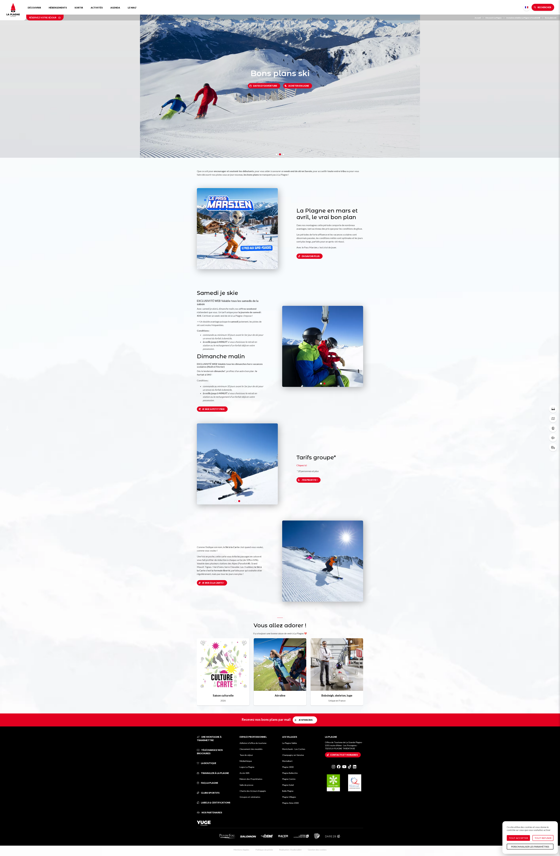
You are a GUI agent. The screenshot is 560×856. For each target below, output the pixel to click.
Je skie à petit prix (213, 409)
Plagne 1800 (288, 767)
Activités (97, 7)
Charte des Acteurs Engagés (253, 791)
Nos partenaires (211, 812)
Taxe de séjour (246, 755)
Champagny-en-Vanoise (293, 755)
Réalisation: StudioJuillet (290, 849)
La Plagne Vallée (289, 743)
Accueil (478, 18)
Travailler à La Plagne (215, 773)
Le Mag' (132, 7)
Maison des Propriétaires (251, 779)
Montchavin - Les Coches (293, 749)
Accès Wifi (244, 773)
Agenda (115, 7)
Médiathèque (246, 761)
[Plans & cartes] (553, 418)
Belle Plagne (287, 791)
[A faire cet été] (553, 409)
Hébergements (58, 7)
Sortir (79, 7)
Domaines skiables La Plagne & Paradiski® (523, 18)
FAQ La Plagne (209, 783)
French (526, 7)
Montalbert (287, 761)
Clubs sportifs (210, 792)
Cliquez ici (301, 465)
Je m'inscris (306, 720)
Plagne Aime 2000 (290, 803)
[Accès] (553, 447)
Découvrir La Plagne (493, 18)
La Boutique (208, 763)
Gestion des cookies (317, 849)
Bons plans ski (550, 18)
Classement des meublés (251, 749)
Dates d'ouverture (265, 85)
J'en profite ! (309, 480)
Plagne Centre (288, 779)
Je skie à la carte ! (213, 582)
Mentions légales (241, 849)
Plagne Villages (289, 797)
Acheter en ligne (298, 85)
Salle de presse (246, 785)
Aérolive (280, 695)
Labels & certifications (215, 802)
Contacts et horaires (344, 754)
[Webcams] (553, 428)
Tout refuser (542, 838)
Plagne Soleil (288, 785)
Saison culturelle (223, 695)
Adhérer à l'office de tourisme (253, 743)
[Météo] (553, 438)
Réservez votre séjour (43, 17)
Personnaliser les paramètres (530, 846)
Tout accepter (518, 838)
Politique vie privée (264, 849)
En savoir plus (311, 256)
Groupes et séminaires (250, 797)
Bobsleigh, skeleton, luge (336, 695)
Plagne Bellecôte (290, 773)
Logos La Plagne (247, 767)
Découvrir (34, 7)
